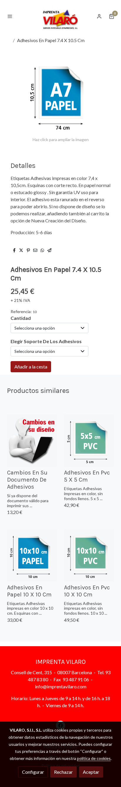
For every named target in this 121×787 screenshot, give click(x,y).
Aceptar (91, 772)
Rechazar (63, 772)
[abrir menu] (10, 16)
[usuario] (99, 16)
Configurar (33, 772)
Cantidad (21, 318)
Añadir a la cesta (30, 366)
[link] (60, 16)
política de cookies (94, 758)
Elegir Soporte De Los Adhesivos (46, 341)
